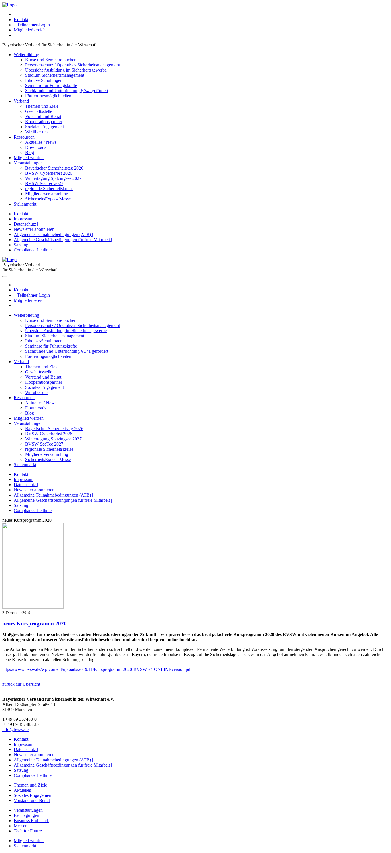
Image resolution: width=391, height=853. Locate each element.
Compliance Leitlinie (33, 249)
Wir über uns (36, 131)
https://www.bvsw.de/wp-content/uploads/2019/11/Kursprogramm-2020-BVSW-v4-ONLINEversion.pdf (97, 669)
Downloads (35, 147)
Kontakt (21, 19)
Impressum (23, 218)
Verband (21, 101)
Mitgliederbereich (30, 29)
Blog (29, 152)
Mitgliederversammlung (46, 193)
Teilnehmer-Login (32, 24)
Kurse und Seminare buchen (50, 59)
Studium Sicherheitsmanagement (54, 75)
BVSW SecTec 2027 (44, 183)
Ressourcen (24, 137)
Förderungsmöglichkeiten (48, 95)
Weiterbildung (26, 54)
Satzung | (22, 244)
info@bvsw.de (15, 729)
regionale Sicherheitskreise (49, 188)
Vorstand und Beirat (43, 116)
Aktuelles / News (40, 142)
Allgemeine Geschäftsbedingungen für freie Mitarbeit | (63, 239)
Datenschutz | (26, 224)
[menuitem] (201, 14)
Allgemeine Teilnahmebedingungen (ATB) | (53, 234)
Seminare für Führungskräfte (51, 85)
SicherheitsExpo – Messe (48, 198)
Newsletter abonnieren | (35, 229)
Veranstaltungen (28, 162)
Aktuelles (22, 790)
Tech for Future (28, 830)
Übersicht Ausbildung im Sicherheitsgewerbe (66, 70)
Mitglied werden (29, 157)
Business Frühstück (31, 820)
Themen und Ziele (41, 106)
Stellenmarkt (25, 204)
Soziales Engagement (44, 126)
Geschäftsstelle (38, 111)
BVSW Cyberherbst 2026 (48, 173)
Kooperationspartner (43, 121)
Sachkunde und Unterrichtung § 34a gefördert (66, 90)
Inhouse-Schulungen (43, 80)
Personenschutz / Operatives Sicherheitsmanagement (72, 64)
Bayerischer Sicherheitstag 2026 (54, 168)
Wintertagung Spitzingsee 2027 (53, 178)
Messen (20, 825)
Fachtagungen (26, 815)
